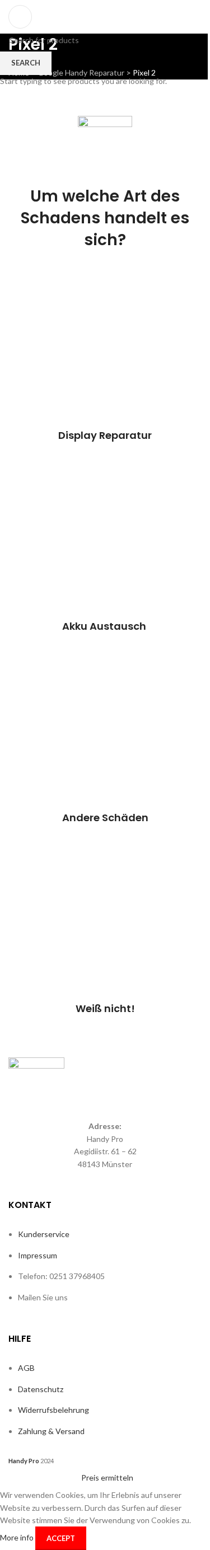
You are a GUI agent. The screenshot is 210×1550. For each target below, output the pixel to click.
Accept (60, 1538)
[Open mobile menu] (20, 17)
